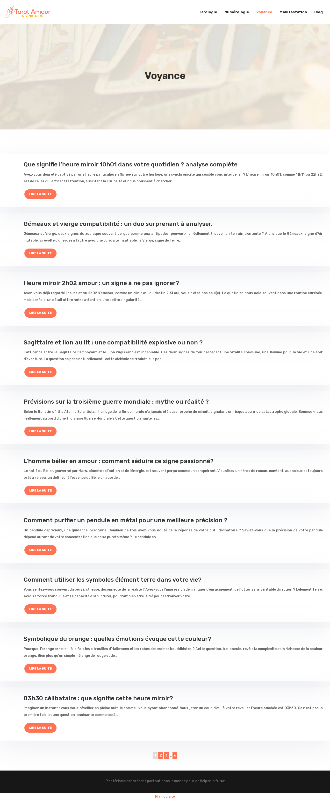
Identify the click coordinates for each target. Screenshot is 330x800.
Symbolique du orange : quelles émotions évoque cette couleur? (117, 638)
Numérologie (236, 12)
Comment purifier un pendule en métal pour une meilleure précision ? (125, 520)
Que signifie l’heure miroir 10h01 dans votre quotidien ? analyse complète (130, 164)
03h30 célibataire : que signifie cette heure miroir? (98, 698)
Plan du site (165, 796)
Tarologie (208, 12)
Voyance (264, 12)
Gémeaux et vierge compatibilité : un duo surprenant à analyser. (118, 223)
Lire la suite (40, 194)
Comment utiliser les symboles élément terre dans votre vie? (112, 579)
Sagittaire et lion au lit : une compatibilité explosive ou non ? (113, 342)
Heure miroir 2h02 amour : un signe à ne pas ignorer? (101, 282)
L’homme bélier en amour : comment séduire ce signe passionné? (119, 460)
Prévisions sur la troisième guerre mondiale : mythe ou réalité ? (116, 401)
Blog (318, 12)
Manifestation (293, 12)
